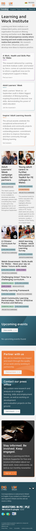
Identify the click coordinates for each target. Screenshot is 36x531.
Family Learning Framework (15, 290)
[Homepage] (7, 3)
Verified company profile (27, 528)
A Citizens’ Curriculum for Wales (8, 243)
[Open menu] (33, 5)
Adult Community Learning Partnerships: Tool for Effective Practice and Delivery (17, 300)
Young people (24, 189)
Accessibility (17, 528)
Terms (10, 528)
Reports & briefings (26, 257)
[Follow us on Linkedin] (30, 488)
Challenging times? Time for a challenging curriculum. (16, 278)
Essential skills (7, 283)
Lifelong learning (8, 184)
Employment (21, 270)
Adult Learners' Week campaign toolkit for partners (7, 173)
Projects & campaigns (26, 192)
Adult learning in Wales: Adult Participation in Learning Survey (26, 246)
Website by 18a (4, 526)
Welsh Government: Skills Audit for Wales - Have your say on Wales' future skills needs (17, 263)
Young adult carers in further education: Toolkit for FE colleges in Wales (26, 175)
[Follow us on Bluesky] (33, 488)
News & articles (7, 187)
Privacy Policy (4, 528)
